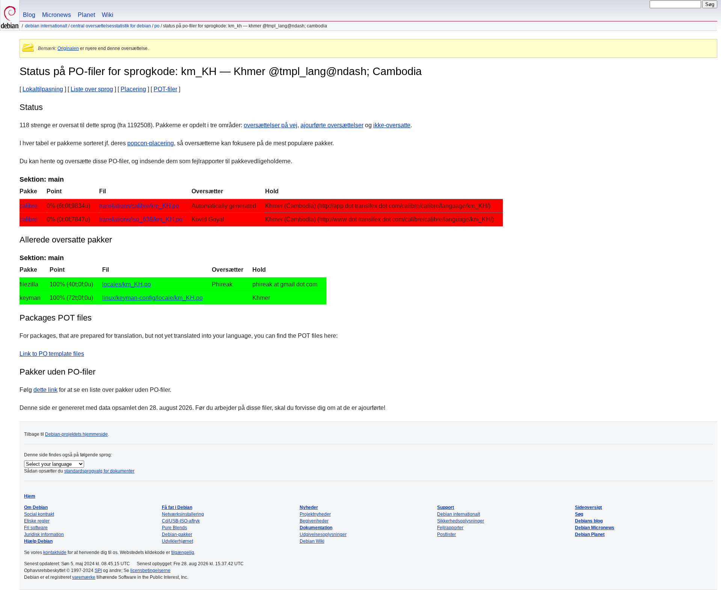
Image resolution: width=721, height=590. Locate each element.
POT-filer (165, 89)
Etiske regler (37, 521)
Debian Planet (590, 534)
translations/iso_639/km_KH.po (141, 219)
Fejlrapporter (450, 527)
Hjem (29, 496)
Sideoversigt (588, 507)
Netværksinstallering (183, 514)
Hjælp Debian (38, 541)
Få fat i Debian (177, 507)
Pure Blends (174, 527)
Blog (29, 15)
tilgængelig (182, 552)
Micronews (56, 15)
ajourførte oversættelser (332, 125)
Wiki (107, 15)
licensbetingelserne (150, 570)
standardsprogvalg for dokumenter (99, 471)
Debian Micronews (594, 527)
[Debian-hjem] (9, 15)
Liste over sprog (92, 89)
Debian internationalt (46, 26)
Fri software (36, 527)
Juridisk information (44, 534)
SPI (98, 570)
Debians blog (589, 521)
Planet (86, 15)
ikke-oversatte (391, 125)
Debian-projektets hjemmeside (76, 434)
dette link (45, 390)
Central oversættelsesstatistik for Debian (111, 26)
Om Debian (36, 507)
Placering (133, 89)
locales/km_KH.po (126, 284)
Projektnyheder (315, 514)
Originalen (68, 48)
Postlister (446, 534)
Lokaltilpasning (43, 89)
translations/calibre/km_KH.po (139, 206)
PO (157, 26)
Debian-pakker (177, 534)
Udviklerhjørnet (177, 541)
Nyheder (309, 507)
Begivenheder (314, 521)
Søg (579, 514)
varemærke (83, 577)
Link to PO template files (52, 354)
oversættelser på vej (270, 125)
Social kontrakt (39, 514)
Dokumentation (316, 527)
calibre (29, 206)
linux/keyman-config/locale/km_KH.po (152, 298)
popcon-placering (150, 143)
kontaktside (54, 552)
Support (445, 507)
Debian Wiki (312, 541)
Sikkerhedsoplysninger (460, 521)
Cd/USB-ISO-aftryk (181, 521)
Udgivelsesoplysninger (323, 534)
